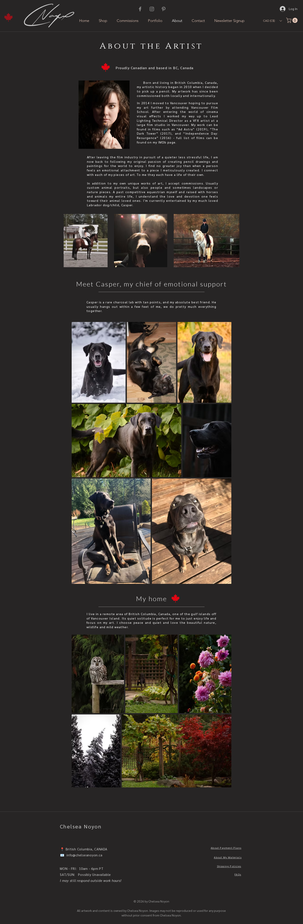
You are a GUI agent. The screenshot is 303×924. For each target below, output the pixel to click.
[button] (272, 20)
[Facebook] (140, 9)
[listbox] (272, 20)
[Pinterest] (164, 9)
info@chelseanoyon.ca (84, 855)
